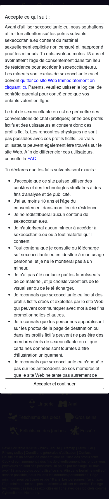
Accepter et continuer (54, 383)
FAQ (31, 158)
